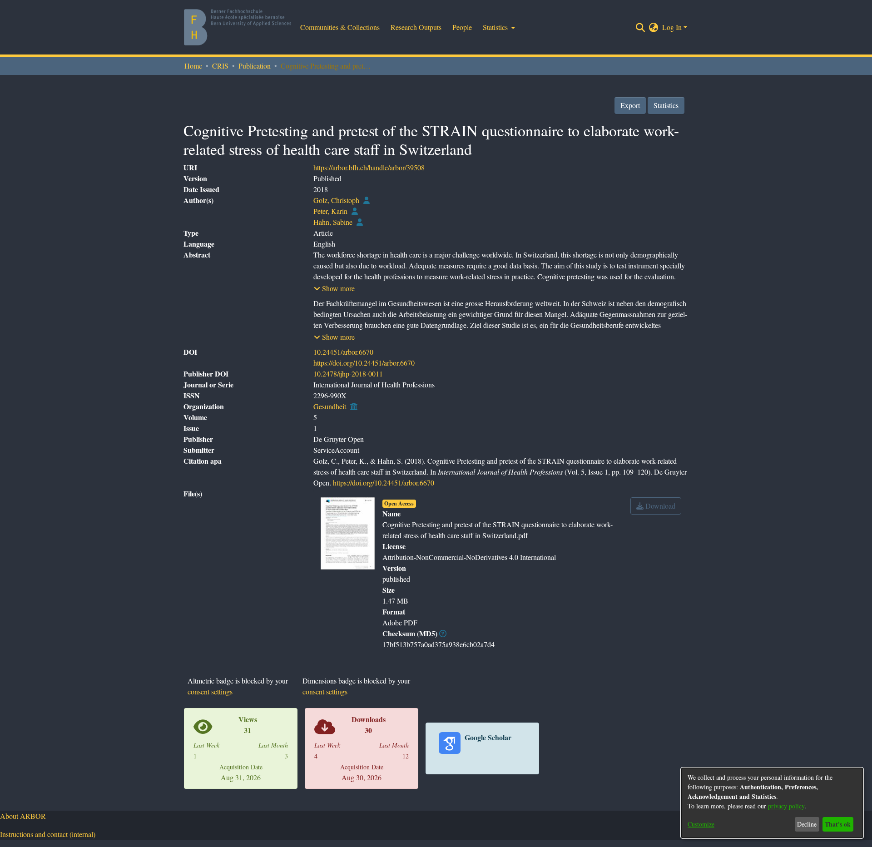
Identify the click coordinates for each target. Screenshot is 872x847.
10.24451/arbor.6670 (343, 352)
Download (659, 505)
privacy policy (786, 806)
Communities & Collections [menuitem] (340, 27)
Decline (807, 824)
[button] (334, 288)
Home (193, 65)
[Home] (237, 27)
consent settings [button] (210, 691)
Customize (701, 824)
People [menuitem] (462, 27)
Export (630, 105)
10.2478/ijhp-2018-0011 (348, 373)
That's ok (838, 824)
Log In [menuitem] (672, 27)
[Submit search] (640, 27)
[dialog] (772, 803)
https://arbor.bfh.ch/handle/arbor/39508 (369, 167)
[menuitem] (498, 27)
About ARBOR (23, 816)
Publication (254, 65)
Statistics (666, 105)
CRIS (220, 65)
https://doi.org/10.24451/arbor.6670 (364, 362)
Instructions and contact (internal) (47, 834)
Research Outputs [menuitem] (416, 27)
